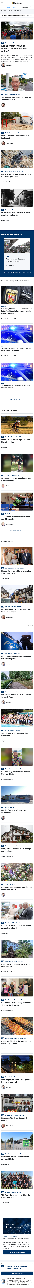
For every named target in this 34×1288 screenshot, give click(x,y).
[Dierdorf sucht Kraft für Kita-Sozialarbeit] (17, 795)
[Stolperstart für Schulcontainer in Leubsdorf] (17, 120)
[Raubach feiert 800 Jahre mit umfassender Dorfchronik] (17, 910)
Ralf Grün (8, 664)
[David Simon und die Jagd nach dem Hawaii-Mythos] (17, 424)
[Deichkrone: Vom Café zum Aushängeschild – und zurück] (17, 197)
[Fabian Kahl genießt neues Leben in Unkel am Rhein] (17, 756)
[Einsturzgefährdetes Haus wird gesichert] (17, 1103)
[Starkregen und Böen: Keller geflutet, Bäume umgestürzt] (17, 1064)
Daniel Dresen (9, 105)
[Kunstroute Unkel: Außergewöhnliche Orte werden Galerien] (17, 987)
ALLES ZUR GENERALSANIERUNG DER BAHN (16, 273)
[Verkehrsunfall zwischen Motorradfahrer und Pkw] (17, 371)
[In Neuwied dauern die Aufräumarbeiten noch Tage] (17, 679)
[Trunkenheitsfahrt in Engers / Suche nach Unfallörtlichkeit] (17, 334)
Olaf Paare (9, 486)
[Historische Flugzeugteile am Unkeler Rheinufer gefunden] (17, 159)
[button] (30, 252)
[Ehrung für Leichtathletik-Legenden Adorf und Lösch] (17, 555)
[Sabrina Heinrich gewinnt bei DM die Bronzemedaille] (17, 463)
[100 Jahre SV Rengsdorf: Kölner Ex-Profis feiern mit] (17, 1180)
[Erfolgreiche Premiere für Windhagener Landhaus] (17, 833)
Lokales (10, 10)
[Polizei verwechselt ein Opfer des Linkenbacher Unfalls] (17, 872)
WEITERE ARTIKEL (15, 400)
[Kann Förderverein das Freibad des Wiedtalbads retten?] (17, 30)
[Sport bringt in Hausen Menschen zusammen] (17, 718)
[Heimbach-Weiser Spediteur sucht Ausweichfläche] (17, 1141)
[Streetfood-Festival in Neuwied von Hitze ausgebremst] (17, 1026)
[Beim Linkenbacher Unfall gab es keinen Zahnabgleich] (17, 641)
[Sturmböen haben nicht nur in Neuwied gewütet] (17, 949)
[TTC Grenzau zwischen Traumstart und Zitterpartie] (17, 501)
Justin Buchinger (10, 65)
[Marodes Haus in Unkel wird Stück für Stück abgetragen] (17, 594)
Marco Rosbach (10, 524)
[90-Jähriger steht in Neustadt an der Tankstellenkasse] (17, 82)
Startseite (3, 10)
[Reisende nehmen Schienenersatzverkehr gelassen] (17, 245)
